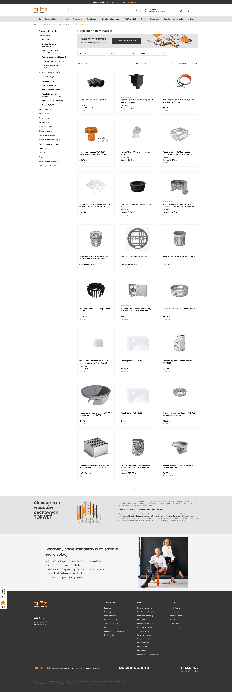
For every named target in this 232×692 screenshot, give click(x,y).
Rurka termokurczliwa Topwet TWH (93, 100)
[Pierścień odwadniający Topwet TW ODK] (179, 291)
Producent (83, 53)
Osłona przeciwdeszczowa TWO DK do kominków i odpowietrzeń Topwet (95, 362)
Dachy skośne (44, 118)
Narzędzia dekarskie (46, 113)
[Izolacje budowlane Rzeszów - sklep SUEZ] (40, 10)
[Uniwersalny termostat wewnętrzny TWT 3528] (179, 343)
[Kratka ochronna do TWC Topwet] (137, 239)
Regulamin (108, 608)
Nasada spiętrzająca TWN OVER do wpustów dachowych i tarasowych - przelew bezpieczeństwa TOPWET (94, 153)
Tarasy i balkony (45, 109)
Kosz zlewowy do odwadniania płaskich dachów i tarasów (137, 101)
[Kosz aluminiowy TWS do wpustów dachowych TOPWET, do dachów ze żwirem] (179, 134)
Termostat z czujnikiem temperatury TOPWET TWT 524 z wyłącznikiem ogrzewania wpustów (136, 309)
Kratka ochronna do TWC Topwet (134, 256)
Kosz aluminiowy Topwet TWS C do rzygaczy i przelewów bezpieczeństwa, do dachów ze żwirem (178, 205)
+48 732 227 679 (154, 9)
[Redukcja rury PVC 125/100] (137, 343)
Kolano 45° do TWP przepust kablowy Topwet (136, 153)
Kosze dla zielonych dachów (53, 61)
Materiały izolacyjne (144, 608)
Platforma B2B (109, 635)
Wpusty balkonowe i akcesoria (50, 51)
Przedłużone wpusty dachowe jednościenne (51, 95)
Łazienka (42, 153)
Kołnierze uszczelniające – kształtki (52, 67)
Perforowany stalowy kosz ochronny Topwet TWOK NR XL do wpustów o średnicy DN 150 (136, 466)
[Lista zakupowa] (181, 10)
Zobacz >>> (135, 2)
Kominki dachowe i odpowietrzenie (49, 45)
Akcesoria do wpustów (51, 72)
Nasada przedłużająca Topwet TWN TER (179, 256)
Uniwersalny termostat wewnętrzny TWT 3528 (177, 362)
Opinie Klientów (176, 627)
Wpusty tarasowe (49, 85)
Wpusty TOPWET (45, 35)
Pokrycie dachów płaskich (48, 31)
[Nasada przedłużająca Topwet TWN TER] (179, 239)
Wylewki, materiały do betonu (50, 144)
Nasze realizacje (176, 616)
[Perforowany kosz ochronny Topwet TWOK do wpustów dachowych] (96, 239)
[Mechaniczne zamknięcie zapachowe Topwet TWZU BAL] (179, 447)
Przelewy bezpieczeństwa (52, 90)
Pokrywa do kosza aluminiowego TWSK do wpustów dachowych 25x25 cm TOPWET (95, 205)
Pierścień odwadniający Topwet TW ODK (179, 308)
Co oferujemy (175, 612)
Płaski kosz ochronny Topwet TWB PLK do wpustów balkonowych (179, 414)
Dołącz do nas (175, 623)
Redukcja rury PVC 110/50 (131, 413)
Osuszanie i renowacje (145, 627)
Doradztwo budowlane (145, 612)
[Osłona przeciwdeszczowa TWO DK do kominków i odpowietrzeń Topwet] (96, 343)
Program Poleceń (143, 639)
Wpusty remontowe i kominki (54, 57)
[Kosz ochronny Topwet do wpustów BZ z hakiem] (96, 291)
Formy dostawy (110, 616)
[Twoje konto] (188, 10)
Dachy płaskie (142, 619)
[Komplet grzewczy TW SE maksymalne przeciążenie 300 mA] (179, 82)
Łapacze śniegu (48, 77)
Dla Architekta (142, 650)
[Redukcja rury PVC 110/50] (137, 395)
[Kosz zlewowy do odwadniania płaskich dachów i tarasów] (137, 82)
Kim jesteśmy (175, 608)
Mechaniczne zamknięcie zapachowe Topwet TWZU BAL (178, 466)
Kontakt (173, 619)
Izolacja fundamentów (47, 135)
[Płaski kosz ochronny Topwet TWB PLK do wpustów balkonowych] (179, 395)
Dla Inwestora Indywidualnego (148, 654)
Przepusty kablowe (49, 105)
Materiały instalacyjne (47, 166)
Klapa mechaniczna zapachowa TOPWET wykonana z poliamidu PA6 (95, 414)
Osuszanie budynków (47, 131)
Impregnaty (43, 148)
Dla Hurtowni (142, 646)
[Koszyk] (195, 10)
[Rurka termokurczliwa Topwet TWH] (96, 82)
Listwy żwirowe (48, 81)
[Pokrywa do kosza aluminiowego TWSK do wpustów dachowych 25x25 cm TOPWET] (96, 186)
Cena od (82, 108)
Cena (112, 53)
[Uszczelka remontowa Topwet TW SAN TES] (137, 186)
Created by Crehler (192, 681)
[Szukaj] (137, 10)
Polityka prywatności (111, 612)
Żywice (41, 157)
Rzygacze (45, 40)
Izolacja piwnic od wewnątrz (49, 140)
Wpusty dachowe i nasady (52, 100)
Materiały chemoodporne (48, 161)
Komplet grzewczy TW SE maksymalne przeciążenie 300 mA (178, 101)
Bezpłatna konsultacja (145, 616)
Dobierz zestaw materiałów (114, 631)
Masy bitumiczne (45, 127)
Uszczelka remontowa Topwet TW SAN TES (136, 205)
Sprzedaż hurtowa (144, 635)
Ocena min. (144, 53)
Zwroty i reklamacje (111, 623)
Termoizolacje (44, 122)
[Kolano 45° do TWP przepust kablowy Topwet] (137, 134)
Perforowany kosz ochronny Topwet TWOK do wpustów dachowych (94, 257)
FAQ (105, 627)
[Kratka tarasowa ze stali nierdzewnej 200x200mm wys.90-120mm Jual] (96, 447)
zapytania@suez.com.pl (133, 668)
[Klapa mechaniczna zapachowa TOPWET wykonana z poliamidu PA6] (96, 395)
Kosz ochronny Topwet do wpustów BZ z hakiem (95, 309)
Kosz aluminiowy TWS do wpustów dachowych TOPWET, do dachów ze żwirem (177, 153)
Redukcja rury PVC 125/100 (132, 361)
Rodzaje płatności (111, 619)
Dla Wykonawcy (143, 643)
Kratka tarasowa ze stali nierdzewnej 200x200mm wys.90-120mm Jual (94, 466)
